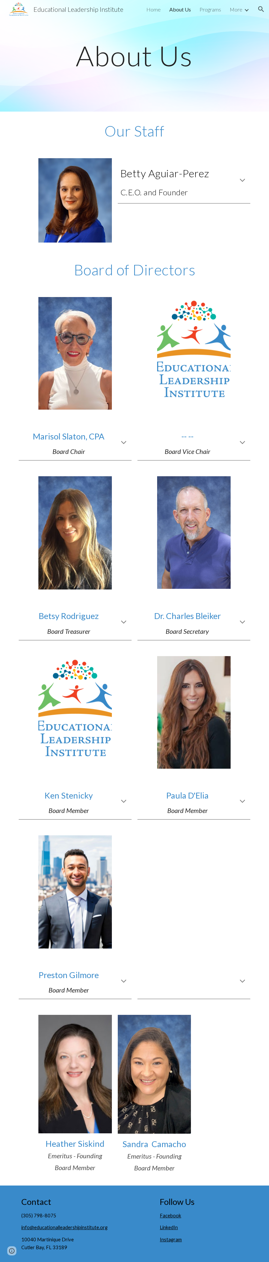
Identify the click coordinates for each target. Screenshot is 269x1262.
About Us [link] (180, 9)
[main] (134, 55)
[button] (261, 9)
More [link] (236, 9)
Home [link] (153, 9)
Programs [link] (210, 9)
